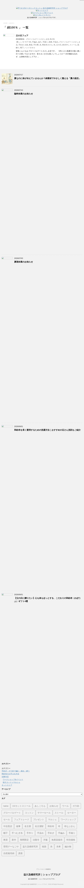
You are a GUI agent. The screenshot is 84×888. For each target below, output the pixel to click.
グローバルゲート (12, 813)
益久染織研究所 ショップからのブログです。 (42, 879)
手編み (34, 42)
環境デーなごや (11, 846)
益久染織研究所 (30, 846)
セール (6, 819)
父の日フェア (22, 35)
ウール (65, 806)
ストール (73, 45)
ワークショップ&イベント (13, 779)
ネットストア (7, 785)
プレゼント (38, 819)
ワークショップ (68, 819)
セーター (71, 813)
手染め (55, 42)
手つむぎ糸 (17, 833)
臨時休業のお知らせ (23, 94)
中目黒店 (7, 826)
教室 (30, 45)
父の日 (58, 45)
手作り (30, 833)
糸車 (58, 846)
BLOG (52, 39)
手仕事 (36, 45)
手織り (45, 42)
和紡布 (51, 826)
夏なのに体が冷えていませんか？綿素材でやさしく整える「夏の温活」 (47, 78)
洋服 (45, 840)
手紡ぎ (21, 45)
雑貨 (50, 42)
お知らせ (53, 806)
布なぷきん (69, 826)
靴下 (22, 48)
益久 (40, 42)
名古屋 (27, 826)
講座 (20, 853)
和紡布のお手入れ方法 (10, 774)
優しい (19, 42)
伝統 (26, 45)
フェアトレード (21, 819)
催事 (18, 826)
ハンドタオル (30, 48)
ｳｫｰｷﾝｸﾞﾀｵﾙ (26, 42)
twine (5, 806)
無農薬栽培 (57, 840)
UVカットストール (21, 806)
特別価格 (70, 840)
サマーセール (44, 813)
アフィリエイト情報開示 (43, 869)
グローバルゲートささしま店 (37, 39)
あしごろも (40, 806)
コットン (29, 813)
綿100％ (65, 45)
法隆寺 (36, 840)
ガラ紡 (76, 806)
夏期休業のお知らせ (23, 262)
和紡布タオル (47, 45)
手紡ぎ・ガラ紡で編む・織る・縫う (16, 771)
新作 (14, 840)
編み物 (68, 846)
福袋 (44, 846)
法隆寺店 (5, 777)
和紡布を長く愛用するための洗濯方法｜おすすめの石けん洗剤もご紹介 (47, 430)
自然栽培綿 (8, 853)
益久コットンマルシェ (11, 782)
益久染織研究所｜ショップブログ (42, 874)
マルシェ (52, 819)
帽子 (5, 833)
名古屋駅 (39, 826)
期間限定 (24, 840)
